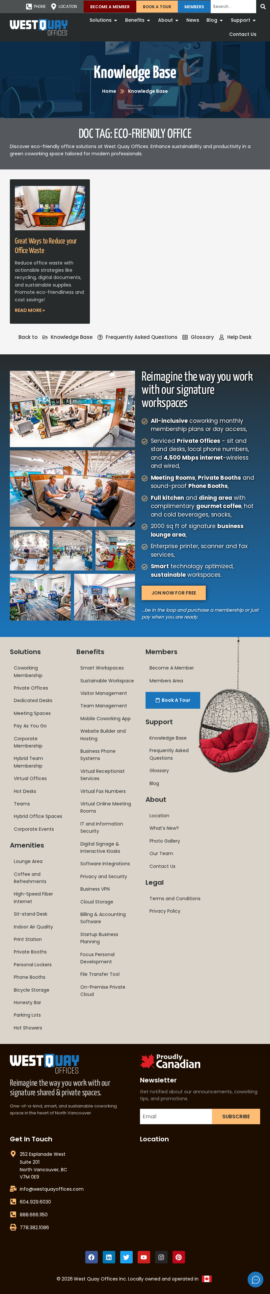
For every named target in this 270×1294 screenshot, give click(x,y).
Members (194, 7)
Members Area (166, 680)
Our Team (161, 853)
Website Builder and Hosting (103, 735)
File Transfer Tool (100, 974)
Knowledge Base (135, 73)
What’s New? (164, 828)
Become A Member (110, 7)
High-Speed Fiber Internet (33, 897)
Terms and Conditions (175, 898)
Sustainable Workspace (107, 680)
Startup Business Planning (99, 938)
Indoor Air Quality (33, 927)
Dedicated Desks (33, 700)
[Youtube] (144, 1257)
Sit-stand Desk (30, 914)
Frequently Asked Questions (169, 754)
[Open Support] (254, 20)
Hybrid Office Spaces (38, 816)
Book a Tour (157, 7)
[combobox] (233, 6)
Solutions (25, 651)
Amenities (27, 845)
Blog (154, 783)
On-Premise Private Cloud (102, 991)
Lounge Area (28, 861)
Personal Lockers (33, 964)
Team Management (103, 705)
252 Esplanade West (43, 1154)
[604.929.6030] (13, 1201)
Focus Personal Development (97, 958)
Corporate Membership (28, 742)
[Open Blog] (221, 20)
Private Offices (31, 688)
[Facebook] (91, 1257)
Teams (22, 803)
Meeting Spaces (32, 713)
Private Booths (30, 952)
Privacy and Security (103, 876)
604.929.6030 (35, 1202)
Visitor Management (103, 693)
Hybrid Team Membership (28, 762)
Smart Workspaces (102, 668)
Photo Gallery (164, 841)
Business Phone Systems (98, 755)
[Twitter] (126, 1257)
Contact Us (162, 866)
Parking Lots (27, 1015)
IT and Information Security (101, 827)
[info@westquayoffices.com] (13, 1188)
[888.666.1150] (13, 1214)
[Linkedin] (109, 1257)
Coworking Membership (28, 671)
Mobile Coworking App (105, 718)
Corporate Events (34, 829)
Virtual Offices (30, 778)
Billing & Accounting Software (103, 918)
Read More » (30, 310)
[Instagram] (161, 1257)
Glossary (159, 770)
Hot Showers (28, 1028)
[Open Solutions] (115, 20)
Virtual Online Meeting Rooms (105, 807)
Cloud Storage (96, 902)
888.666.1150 (34, 1214)
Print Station (28, 939)
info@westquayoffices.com (52, 1189)
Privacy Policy (164, 911)
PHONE (39, 6)
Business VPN (95, 889)
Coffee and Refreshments (30, 878)
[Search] (263, 6)
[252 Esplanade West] (13, 1154)
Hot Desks (25, 791)
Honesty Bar (27, 1002)
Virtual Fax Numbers (103, 791)
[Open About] (177, 20)
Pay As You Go (30, 726)
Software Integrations (105, 863)
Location (159, 815)
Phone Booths (29, 977)
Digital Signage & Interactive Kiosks (100, 847)
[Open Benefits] (148, 20)
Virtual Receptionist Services (102, 775)
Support (159, 721)
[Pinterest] (179, 1257)
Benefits (90, 651)
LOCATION (68, 6)
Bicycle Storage (31, 990)
